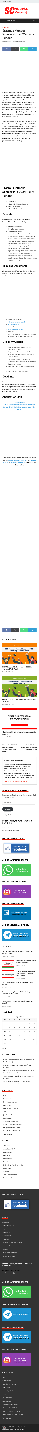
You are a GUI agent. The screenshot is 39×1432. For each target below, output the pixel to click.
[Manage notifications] (4, 1427)
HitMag (21, 1429)
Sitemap (6, 1171)
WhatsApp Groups (9, 1178)
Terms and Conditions (10, 1174)
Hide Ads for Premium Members (13, 1165)
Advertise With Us (9, 1149)
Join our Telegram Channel (17, 460)
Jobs (4, 1111)
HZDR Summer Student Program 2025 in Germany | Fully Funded (17, 668)
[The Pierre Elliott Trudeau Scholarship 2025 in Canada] (19, 719)
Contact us (6, 1155)
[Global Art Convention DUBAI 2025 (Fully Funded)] (8, 961)
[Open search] (34, 21)
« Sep (4, 1048)
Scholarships (6, 27)
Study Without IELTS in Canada (13, 1131)
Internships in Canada (10, 1108)
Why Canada (7, 1134)
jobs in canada (7, 1115)
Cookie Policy (7, 1158)
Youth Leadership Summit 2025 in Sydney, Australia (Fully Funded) (16, 993)
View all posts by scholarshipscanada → (16, 781)
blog (4, 1095)
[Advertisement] (19, 71)
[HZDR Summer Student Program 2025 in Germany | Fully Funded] (19, 654)
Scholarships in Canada (10, 1121)
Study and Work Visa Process (12, 1124)
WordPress (13, 1429)
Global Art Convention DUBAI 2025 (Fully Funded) (26, 961)
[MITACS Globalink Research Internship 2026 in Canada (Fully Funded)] (8, 971)
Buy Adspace (7, 1152)
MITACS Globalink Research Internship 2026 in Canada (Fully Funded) (25, 973)
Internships (7, 1105)
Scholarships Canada (19, 1427)
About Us (6, 1146)
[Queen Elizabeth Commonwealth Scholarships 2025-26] (19, 687)
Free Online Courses (10, 1102)
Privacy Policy (7, 1168)
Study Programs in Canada (12, 1127)
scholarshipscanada (19, 41)
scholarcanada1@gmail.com (11, 830)
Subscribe (8, 809)
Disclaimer (6, 1162)
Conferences (7, 1099)
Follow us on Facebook (18, 462)
